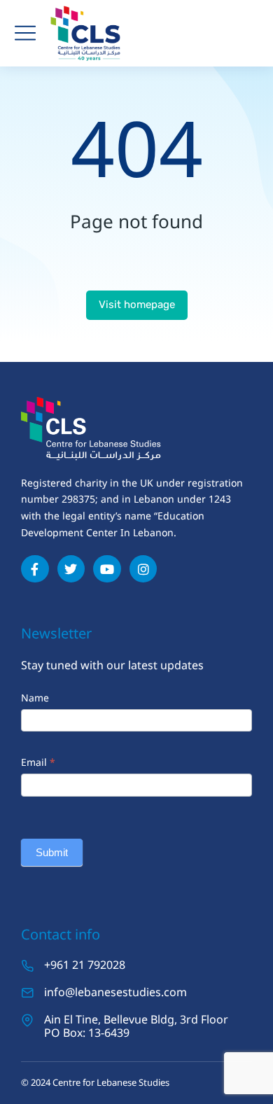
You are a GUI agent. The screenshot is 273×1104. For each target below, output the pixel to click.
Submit (52, 852)
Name (35, 697)
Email (38, 762)
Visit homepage (137, 304)
